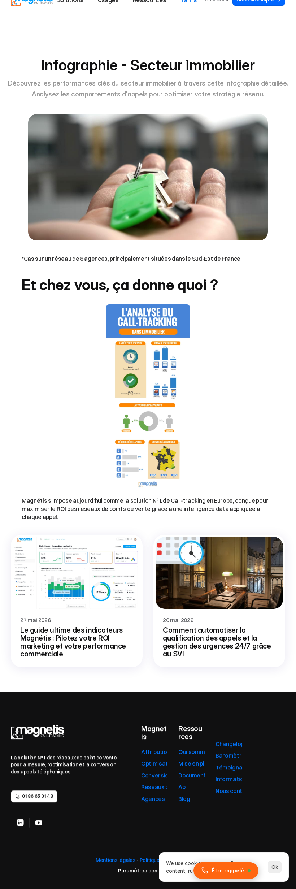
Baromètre (230, 755)
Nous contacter (236, 790)
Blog (184, 798)
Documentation (199, 775)
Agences (153, 798)
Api (182, 786)
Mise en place (196, 763)
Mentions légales (115, 860)
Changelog (230, 743)
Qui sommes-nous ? (204, 751)
